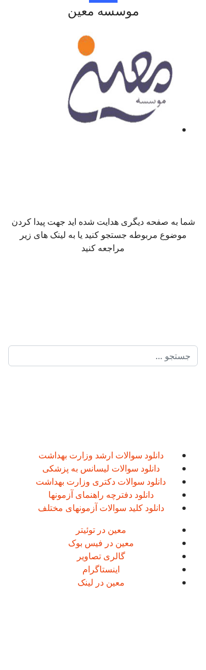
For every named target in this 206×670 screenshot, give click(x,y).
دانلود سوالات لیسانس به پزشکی (101, 468)
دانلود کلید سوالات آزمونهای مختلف (101, 508)
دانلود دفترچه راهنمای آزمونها (101, 495)
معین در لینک (101, 582)
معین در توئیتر (101, 530)
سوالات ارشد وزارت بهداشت (90, 455)
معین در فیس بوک (101, 543)
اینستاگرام (101, 569)
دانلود (153, 455)
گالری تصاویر (101, 556)
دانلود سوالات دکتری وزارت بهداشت (101, 481)
